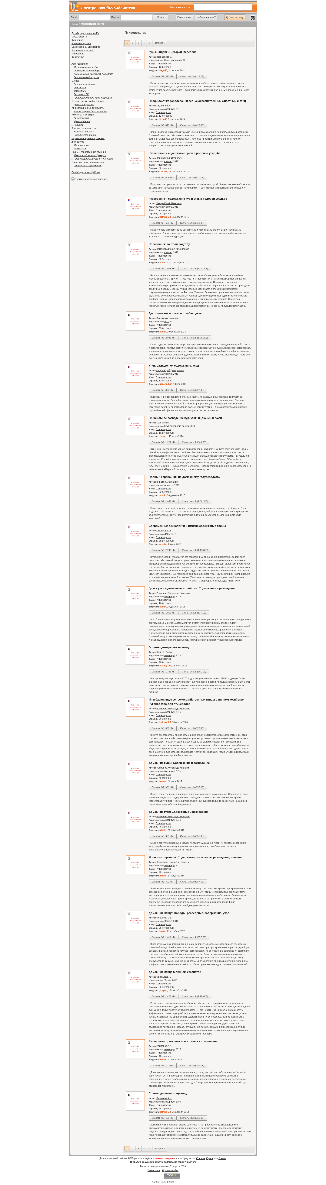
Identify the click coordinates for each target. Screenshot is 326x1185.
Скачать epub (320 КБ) (192, 177)
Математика (81, 145)
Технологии (154, 1170)
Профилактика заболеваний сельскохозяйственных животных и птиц (197, 100)
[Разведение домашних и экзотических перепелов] (135, 1057)
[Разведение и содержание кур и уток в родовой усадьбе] (135, 215)
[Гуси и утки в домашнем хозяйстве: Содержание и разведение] (135, 604)
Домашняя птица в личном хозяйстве (175, 971)
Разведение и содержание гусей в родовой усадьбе (184, 153)
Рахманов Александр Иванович (173, 593)
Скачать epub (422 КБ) (192, 390)
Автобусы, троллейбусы (87, 70)
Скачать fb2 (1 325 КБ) (163, 671)
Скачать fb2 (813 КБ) (163, 76)
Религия (78, 125)
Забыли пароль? (206, 17)
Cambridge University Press (86, 172)
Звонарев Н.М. (164, 57)
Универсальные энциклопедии (88, 162)
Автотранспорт (80, 64)
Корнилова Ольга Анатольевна (173, 862)
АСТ (166, 321)
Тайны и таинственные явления (89, 152)
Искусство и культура (83, 114)
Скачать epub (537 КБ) (194, 612)
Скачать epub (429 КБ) (192, 76)
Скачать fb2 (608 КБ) (163, 177)
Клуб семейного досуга (176, 426)
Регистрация (184, 17)
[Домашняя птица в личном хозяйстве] (135, 988)
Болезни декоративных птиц (169, 647)
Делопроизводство (84, 84)
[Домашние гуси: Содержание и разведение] (135, 828)
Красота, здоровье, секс (84, 128)
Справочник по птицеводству (169, 244)
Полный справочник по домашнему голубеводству (184, 476)
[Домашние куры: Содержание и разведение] (135, 779)
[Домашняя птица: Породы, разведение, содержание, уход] (135, 929)
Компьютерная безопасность (90, 111)
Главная (74, 24)
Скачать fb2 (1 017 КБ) (163, 612)
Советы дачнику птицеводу (168, 1093)
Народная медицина (85, 135)
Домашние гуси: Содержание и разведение (178, 811)
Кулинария (77, 40)
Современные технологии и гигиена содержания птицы (187, 525)
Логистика (80, 87)
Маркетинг (80, 91)
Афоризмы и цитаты (83, 50)
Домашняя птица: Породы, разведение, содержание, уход (189, 913)
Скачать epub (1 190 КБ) (195, 550)
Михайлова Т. (163, 977)
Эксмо (167, 980)
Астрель (168, 485)
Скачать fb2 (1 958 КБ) (163, 268)
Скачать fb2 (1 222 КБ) (163, 442)
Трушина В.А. (163, 105)
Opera (209, 1158)
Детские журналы (84, 104)
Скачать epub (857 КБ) (194, 937)
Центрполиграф (173, 60)
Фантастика (78, 57)
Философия (80, 148)
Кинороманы (78, 53)
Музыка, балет (82, 121)
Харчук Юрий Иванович (168, 158)
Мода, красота (79, 36)
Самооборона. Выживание (86, 47)
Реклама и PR (81, 94)
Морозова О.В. (164, 917)
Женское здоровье (84, 131)
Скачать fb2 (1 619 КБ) (163, 937)
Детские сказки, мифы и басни (88, 101)
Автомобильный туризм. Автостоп (93, 74)
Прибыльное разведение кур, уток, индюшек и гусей (185, 417)
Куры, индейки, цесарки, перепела (172, 51)
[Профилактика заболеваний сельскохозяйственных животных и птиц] (135, 117)
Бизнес (75, 80)
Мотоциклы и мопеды (86, 67)
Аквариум (169, 109)
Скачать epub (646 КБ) (194, 442)
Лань (167, 534)
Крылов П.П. (163, 422)
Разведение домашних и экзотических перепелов (183, 1041)
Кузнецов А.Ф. (163, 530)
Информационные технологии (88, 108)
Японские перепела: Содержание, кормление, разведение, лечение (195, 857)
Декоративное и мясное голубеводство (176, 313)
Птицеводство (163, 63)
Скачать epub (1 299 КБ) (195, 996)
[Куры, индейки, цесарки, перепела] (135, 68)
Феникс (168, 161)
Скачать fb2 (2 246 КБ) (163, 550)
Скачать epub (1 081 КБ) (195, 337)
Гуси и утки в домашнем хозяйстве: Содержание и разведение (192, 588)
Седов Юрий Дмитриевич (170, 370)
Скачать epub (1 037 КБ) (195, 268)
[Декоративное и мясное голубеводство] (135, 330)
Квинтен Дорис (164, 652)
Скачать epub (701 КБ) (194, 671)
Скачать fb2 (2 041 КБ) (163, 337)
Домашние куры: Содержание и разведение (179, 762)
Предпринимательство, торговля (93, 97)
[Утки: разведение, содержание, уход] (135, 382)
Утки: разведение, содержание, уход (174, 365)
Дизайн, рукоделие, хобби (85, 33)
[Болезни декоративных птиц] (135, 663)
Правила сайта (170, 1170)
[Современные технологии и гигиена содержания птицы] (135, 542)
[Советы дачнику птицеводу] (135, 1110)
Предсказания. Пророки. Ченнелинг (93, 158)
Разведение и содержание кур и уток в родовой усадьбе (188, 198)
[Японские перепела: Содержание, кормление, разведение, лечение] (135, 873)
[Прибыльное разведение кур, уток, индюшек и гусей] (135, 434)
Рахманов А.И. (164, 1046)
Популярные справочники (87, 165)
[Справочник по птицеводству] (135, 260)
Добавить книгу (235, 17)
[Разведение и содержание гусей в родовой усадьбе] (135, 169)
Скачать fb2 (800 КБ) (163, 390)
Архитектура (81, 118)
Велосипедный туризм (86, 77)
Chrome (200, 1158)
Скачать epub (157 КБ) (192, 787)
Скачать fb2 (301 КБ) (163, 787)
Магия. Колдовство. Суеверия (90, 155)
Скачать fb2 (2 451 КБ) (163, 996)
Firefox (222, 1158)
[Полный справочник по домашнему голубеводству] (135, 493)
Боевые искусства (81, 43)
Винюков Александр (167, 318)
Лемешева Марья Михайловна (172, 249)
